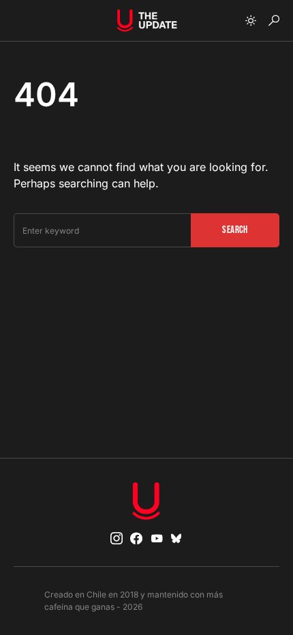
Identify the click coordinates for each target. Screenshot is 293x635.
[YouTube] (157, 538)
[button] (251, 20)
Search (234, 229)
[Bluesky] (176, 538)
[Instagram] (116, 538)
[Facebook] (136, 538)
